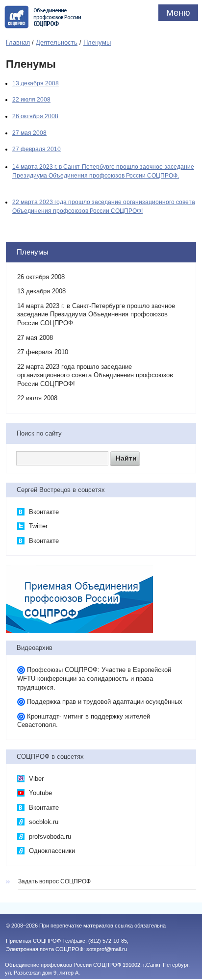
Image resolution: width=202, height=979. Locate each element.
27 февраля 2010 (36, 149)
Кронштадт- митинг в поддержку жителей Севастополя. (83, 721)
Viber (35, 778)
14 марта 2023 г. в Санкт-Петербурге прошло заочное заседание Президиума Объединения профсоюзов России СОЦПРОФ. (96, 314)
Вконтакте (43, 511)
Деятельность (56, 42)
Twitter (37, 526)
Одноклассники (51, 850)
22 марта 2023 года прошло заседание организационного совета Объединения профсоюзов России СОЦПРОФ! (95, 375)
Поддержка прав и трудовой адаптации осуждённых (104, 701)
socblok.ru (42, 821)
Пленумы (97, 42)
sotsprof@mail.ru (106, 949)
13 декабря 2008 (35, 83)
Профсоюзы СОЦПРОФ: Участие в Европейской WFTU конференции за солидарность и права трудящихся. (94, 678)
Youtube (39, 793)
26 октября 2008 (35, 116)
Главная (18, 42)
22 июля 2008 (31, 99)
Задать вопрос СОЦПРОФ (54, 881)
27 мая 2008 (29, 132)
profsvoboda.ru (49, 836)
